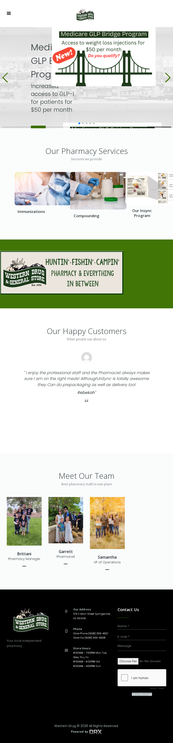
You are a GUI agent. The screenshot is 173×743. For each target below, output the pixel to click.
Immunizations (31, 211)
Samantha (107, 557)
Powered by (80, 731)
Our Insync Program (142, 213)
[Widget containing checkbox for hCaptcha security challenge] (142, 680)
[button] (5, 78)
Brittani (24, 553)
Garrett (66, 551)
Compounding (86, 215)
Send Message (142, 694)
